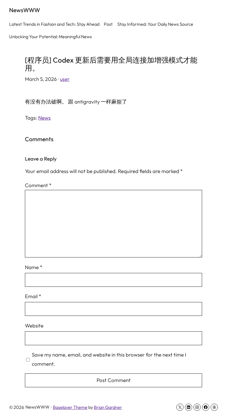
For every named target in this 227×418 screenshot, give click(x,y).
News (44, 117)
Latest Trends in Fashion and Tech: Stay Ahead (54, 24)
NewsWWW (24, 10)
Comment (38, 185)
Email (33, 296)
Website (34, 325)
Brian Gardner (108, 407)
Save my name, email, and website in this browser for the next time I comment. (109, 359)
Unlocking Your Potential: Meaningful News (50, 36)
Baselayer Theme (70, 407)
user (64, 79)
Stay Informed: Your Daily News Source (155, 24)
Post (108, 24)
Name (33, 267)
